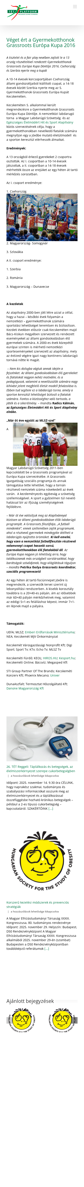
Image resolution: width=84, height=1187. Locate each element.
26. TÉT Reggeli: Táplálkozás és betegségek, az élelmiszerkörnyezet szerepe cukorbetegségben (40, 769)
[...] (50, 808)
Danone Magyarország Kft (25, 688)
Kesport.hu (67, 658)
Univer (55, 675)
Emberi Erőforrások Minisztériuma (50, 632)
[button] (9, 1020)
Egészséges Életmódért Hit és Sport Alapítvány (39, 122)
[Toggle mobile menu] (75, 6)
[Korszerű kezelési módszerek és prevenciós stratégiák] (42, 861)
